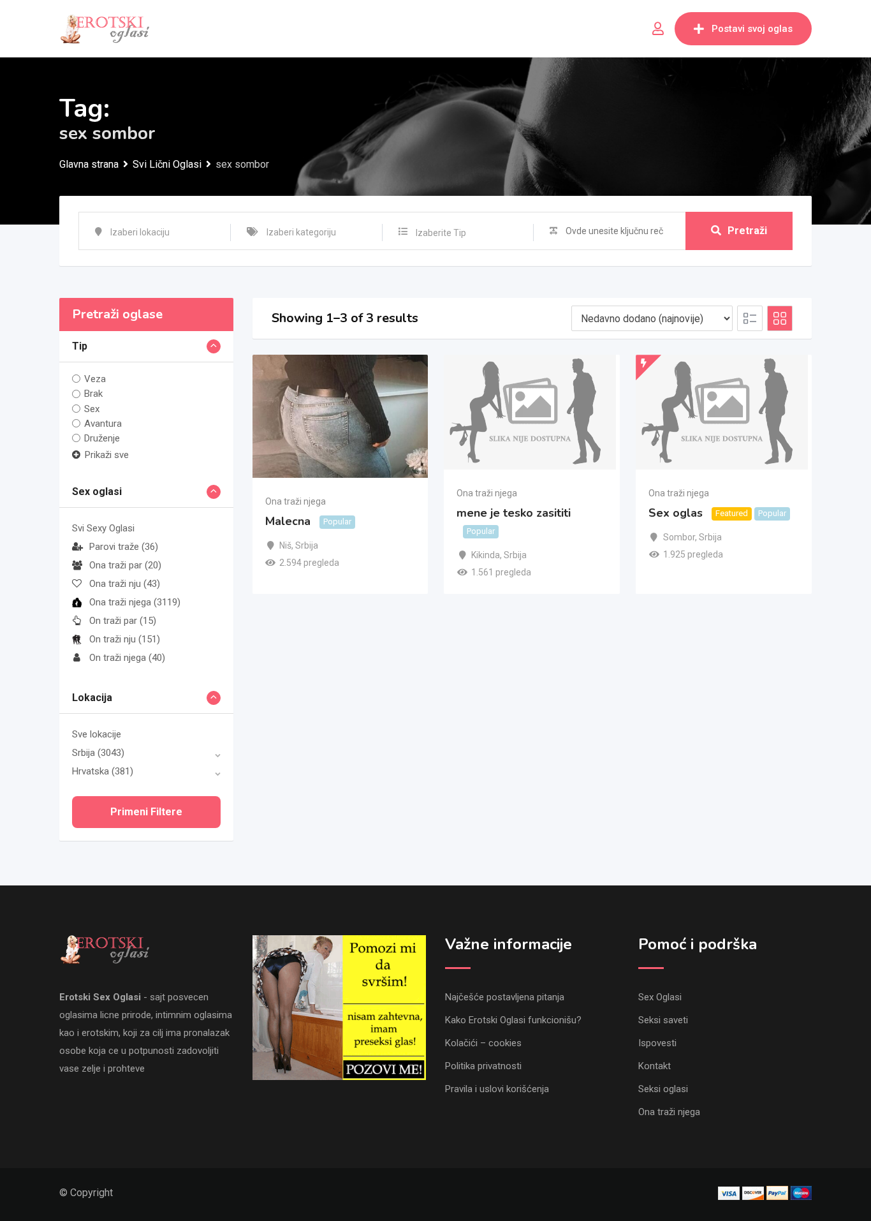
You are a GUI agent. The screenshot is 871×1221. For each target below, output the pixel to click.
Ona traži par (125, 565)
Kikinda (485, 555)
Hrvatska (102, 771)
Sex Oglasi (660, 997)
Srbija (98, 753)
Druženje (102, 438)
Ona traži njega (134, 602)
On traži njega (127, 657)
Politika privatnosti (483, 1066)
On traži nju (124, 639)
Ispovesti (657, 1043)
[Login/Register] (658, 28)
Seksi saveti (663, 1020)
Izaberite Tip (441, 233)
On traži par (122, 620)
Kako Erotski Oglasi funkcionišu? (513, 1020)
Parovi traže (123, 546)
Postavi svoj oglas (752, 28)
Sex (91, 409)
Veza (95, 379)
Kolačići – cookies (483, 1043)
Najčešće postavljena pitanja (504, 997)
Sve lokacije (96, 734)
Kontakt (654, 1066)
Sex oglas (675, 513)
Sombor (679, 537)
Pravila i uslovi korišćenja (497, 1089)
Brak (93, 393)
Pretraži (747, 231)
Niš (285, 545)
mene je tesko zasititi (514, 513)
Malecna (288, 521)
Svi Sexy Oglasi (103, 528)
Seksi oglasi (663, 1089)
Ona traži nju (124, 583)
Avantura (103, 423)
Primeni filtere (146, 812)
